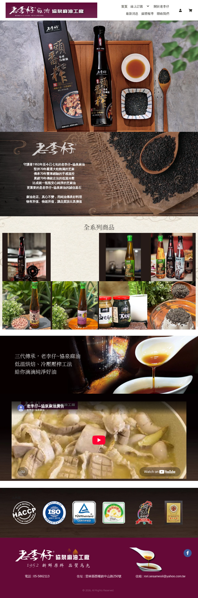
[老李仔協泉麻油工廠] (51, 10)
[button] (180, 10)
